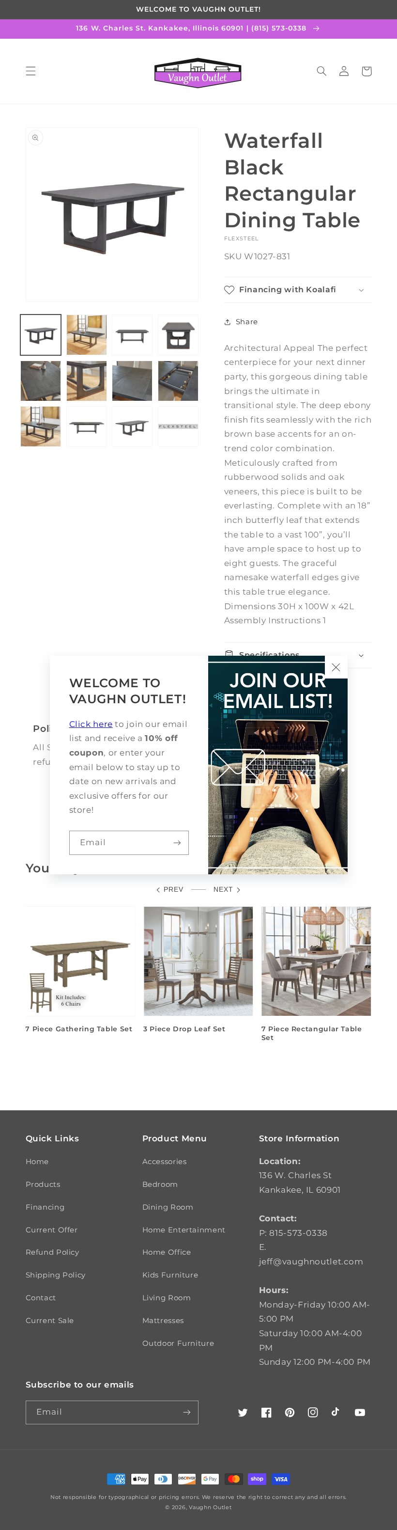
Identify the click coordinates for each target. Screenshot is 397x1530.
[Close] (336, 667)
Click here (91, 724)
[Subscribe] (177, 842)
